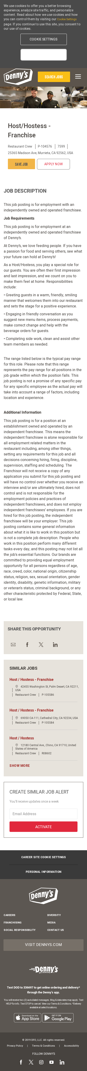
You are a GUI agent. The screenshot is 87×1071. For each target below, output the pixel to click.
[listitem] (27, 1017)
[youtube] (51, 1062)
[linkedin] (61, 1062)
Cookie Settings (67, 19)
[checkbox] (21, 164)
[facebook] (21, 1062)
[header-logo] (18, 77)
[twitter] (31, 1062)
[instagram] (41, 1062)
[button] (43, 39)
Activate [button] (43, 827)
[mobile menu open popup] (77, 76)
